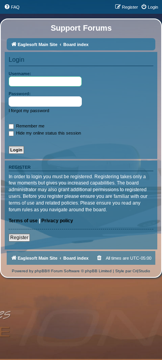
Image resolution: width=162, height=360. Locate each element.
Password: (20, 93)
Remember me (29, 126)
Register (19, 237)
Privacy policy (57, 220)
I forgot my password (29, 110)
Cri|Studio (141, 271)
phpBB (41, 271)
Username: (20, 73)
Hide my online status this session (48, 133)
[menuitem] (12, 7)
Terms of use (23, 220)
